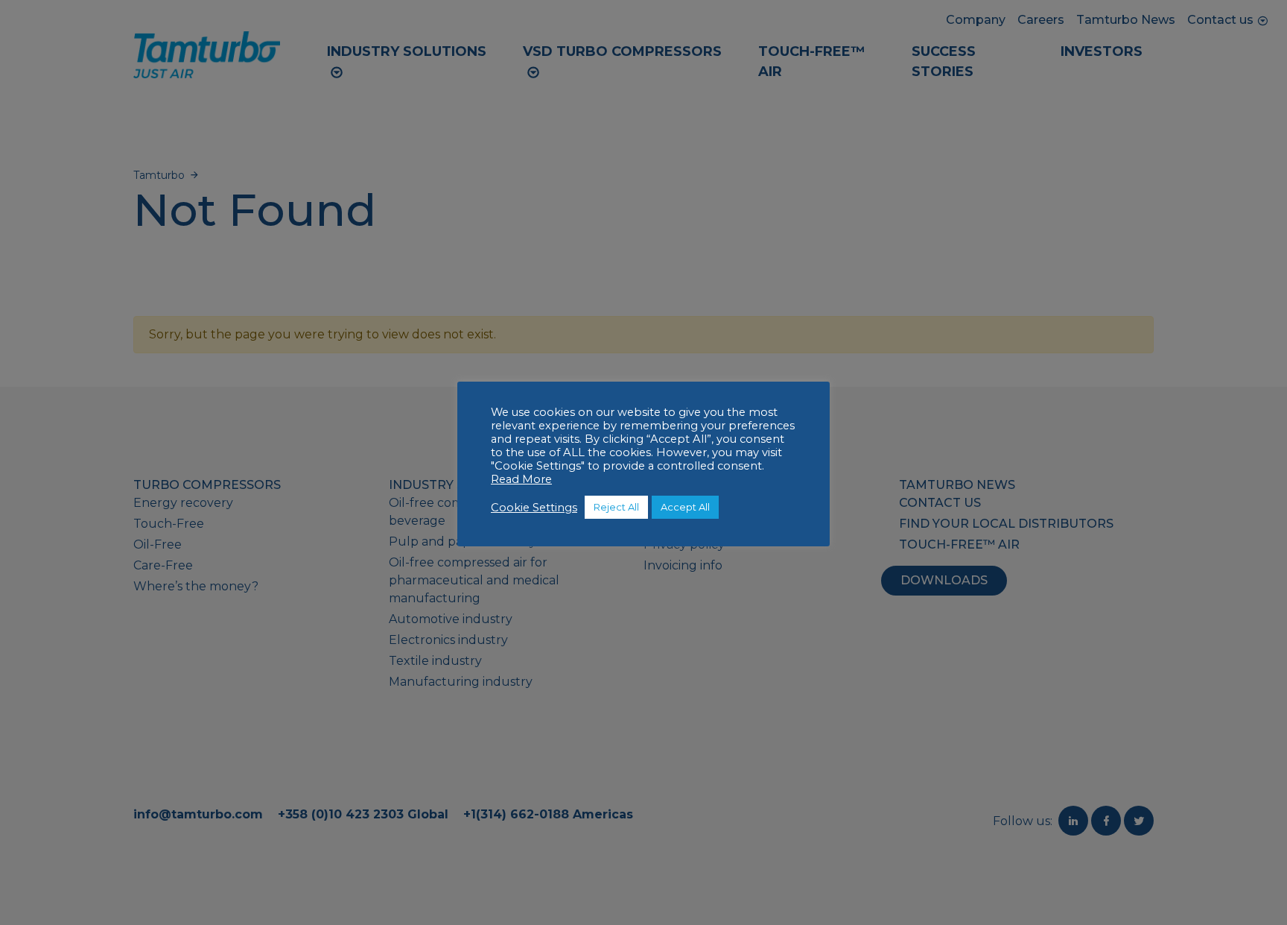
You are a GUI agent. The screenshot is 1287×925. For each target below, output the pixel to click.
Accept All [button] (685, 507)
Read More (521, 479)
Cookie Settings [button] (534, 507)
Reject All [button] (616, 507)
